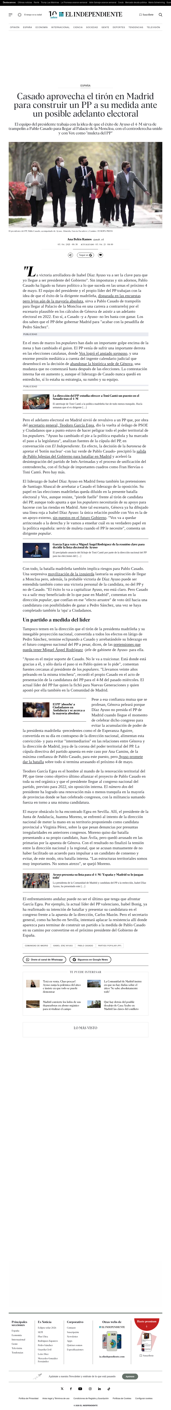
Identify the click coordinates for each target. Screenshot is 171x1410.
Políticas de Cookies (122, 1398)
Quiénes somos (74, 1345)
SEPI (40, 1332)
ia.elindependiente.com (112, 1356)
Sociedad (92, 27)
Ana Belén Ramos (79, 239)
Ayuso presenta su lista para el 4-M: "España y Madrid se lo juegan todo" (98, 876)
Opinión (15, 27)
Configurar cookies (143, 1398)
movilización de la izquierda (71, 574)
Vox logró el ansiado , (103, 353)
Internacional (60, 27)
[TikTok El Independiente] (109, 1389)
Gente (105, 27)
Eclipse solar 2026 (47, 1327)
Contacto (71, 1327)
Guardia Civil (44, 1349)
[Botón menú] (10, 14)
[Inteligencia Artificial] (112, 1350)
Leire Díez (43, 1354)
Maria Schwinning (156, 2)
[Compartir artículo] (70, 255)
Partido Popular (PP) (109, 945)
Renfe (36, 2)
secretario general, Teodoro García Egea (61, 425)
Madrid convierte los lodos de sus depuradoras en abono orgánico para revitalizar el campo (62, 1005)
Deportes (119, 27)
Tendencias (136, 27)
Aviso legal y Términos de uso (55, 1398)
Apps (69, 1341)
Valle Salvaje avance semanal (102, 2)
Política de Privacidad (28, 1398)
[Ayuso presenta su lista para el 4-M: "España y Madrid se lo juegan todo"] (36, 880)
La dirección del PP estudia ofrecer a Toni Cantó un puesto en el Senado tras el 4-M (96, 397)
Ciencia (78, 27)
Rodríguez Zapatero (48, 1341)
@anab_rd (98, 239)
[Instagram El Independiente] (90, 1389)
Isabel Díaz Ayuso (63, 945)
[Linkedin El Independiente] (99, 1389)
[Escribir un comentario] (100, 255)
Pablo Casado (85, 945)
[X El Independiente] (62, 1389)
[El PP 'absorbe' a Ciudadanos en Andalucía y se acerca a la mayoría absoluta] (36, 709)
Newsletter (72, 1336)
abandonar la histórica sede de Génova (101, 364)
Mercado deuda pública (136, 2)
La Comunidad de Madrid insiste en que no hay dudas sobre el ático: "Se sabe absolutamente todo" (123, 986)
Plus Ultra (43, 1336)
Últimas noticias (25, 2)
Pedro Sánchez (45, 1345)
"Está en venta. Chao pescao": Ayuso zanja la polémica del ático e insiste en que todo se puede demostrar (62, 986)
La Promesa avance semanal (74, 2)
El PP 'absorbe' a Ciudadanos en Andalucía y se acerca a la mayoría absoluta (69, 708)
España (27, 27)
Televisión (153, 27)
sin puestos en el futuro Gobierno (79, 517)
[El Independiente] (85, 14)
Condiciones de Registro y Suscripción (91, 1398)
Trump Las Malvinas (50, 2)
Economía (42, 27)
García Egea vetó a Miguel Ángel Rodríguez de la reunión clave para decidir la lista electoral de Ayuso (99, 546)
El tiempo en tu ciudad (33, 15)
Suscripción (73, 1332)
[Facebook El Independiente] (71, 1389)
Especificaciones (75, 1349)
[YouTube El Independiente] (80, 1389)
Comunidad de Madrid (36, 945)
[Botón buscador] (160, 15)
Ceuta (121, 2)
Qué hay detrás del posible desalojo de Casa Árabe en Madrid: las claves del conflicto (121, 1005)
